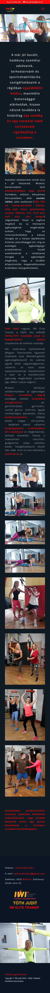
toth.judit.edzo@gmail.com (29, 873)
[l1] (25, 486)
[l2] (25, 515)
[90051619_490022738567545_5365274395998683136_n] (25, 684)
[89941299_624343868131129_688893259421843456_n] (25, 796)
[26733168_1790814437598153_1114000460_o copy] (25, 628)
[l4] (25, 572)
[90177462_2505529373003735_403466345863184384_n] (25, 740)
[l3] (25, 543)
